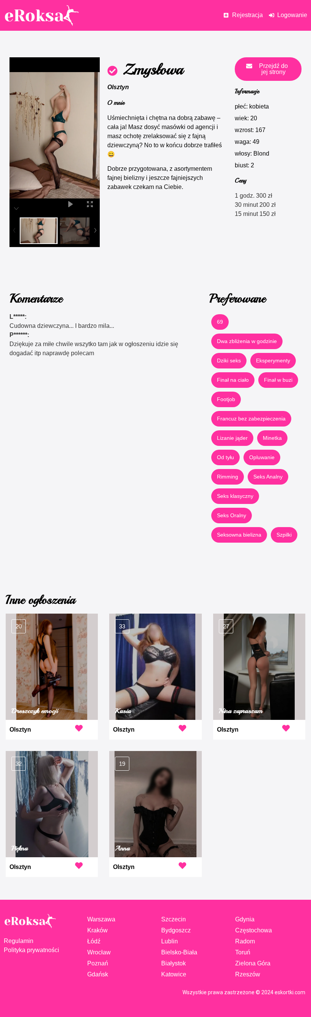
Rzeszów (247, 974)
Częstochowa (253, 930)
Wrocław (99, 952)
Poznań (97, 963)
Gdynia (244, 919)
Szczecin (173, 919)
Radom (245, 941)
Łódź (94, 941)
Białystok (173, 963)
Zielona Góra (252, 963)
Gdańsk (97, 974)
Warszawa (101, 919)
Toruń (242, 952)
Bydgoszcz (176, 930)
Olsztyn (118, 87)
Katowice (173, 974)
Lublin (169, 941)
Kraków (97, 930)
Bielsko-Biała (179, 952)
